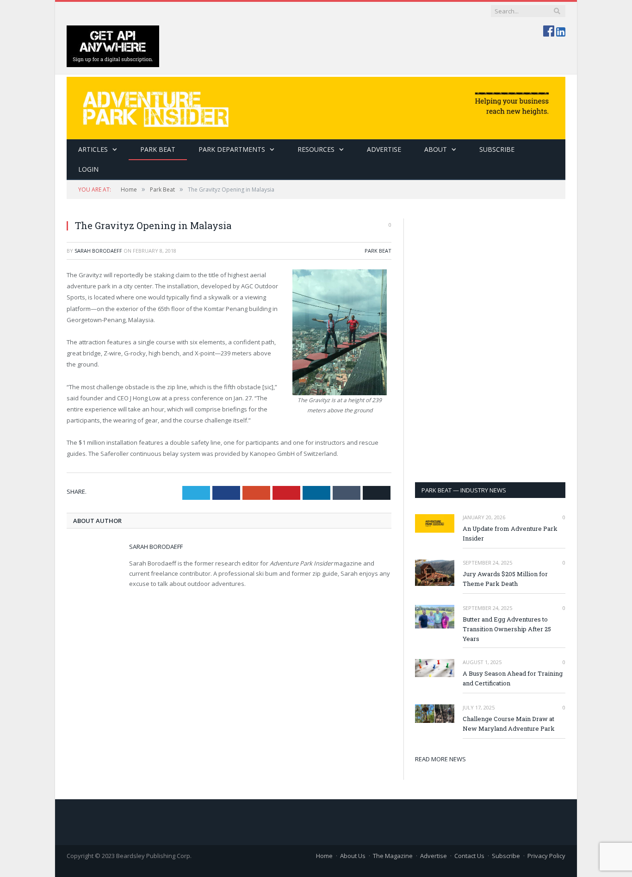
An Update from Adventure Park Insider (510, 533)
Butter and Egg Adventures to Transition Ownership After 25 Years (507, 629)
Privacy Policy (546, 856)
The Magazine (393, 856)
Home (324, 856)
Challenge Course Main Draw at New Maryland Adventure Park (509, 724)
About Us (353, 856)
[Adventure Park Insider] (316, 106)
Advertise (384, 149)
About (435, 149)
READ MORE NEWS (440, 759)
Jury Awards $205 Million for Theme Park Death (505, 579)
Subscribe (506, 856)
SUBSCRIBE (496, 149)
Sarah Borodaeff (98, 250)
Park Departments (231, 149)
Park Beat (157, 149)
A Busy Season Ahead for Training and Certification (513, 678)
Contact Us (469, 856)
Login (88, 169)
